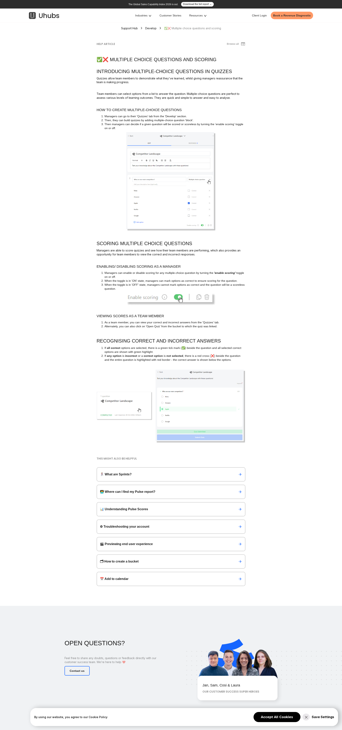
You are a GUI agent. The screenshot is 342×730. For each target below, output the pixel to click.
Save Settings (323, 717)
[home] (44, 15)
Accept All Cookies (277, 717)
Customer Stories (170, 15)
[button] (143, 16)
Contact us (77, 670)
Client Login (259, 15)
